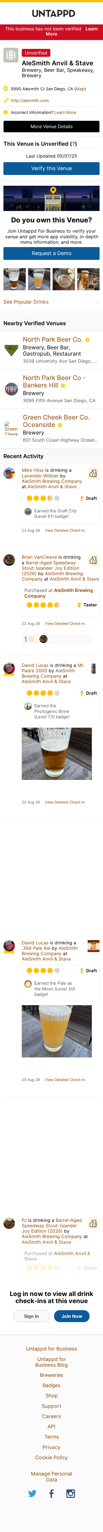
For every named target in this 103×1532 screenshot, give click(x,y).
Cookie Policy (51, 1457)
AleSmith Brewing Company (52, 481)
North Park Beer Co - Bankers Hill (54, 381)
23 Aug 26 (31, 531)
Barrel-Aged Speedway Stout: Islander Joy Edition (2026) (50, 568)
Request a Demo (52, 253)
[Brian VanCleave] (43, 639)
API (51, 1426)
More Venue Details (52, 126)
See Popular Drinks (26, 302)
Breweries (51, 1375)
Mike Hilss (33, 470)
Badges (51, 1385)
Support (51, 1406)
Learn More (65, 112)
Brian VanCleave (39, 557)
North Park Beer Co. (53, 339)
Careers (51, 1416)
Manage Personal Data (51, 1476)
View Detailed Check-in (65, 531)
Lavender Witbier (40, 476)
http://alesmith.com (30, 100)
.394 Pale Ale (36, 948)
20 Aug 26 (31, 802)
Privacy (51, 1447)
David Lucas (35, 665)
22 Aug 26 (31, 624)
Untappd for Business (51, 1349)
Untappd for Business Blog (51, 1362)
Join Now (72, 1316)
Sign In (31, 1316)
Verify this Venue (51, 168)
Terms (51, 1437)
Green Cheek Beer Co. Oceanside (56, 420)
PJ (24, 1220)
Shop (51, 1396)
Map (80, 88)
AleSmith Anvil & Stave (52, 486)
